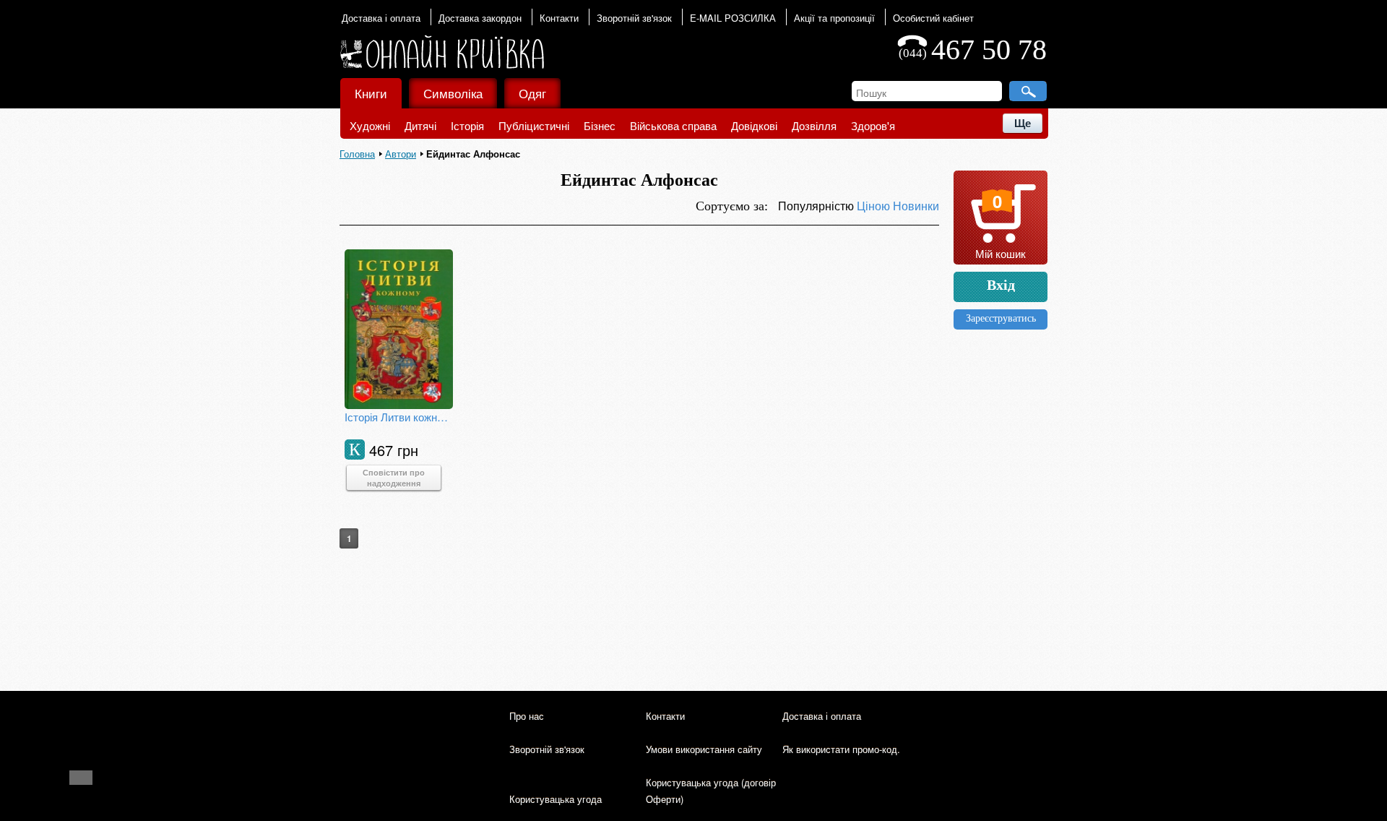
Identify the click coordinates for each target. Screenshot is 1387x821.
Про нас (526, 716)
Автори (400, 153)
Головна (357, 153)
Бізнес (599, 125)
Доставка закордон (480, 18)
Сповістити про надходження (394, 478)
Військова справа (673, 125)
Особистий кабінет (933, 18)
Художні (370, 125)
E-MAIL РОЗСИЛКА (733, 18)
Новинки (916, 205)
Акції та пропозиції (834, 18)
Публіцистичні (533, 125)
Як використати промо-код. (841, 749)
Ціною (875, 205)
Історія (467, 125)
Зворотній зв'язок (634, 18)
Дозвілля (814, 125)
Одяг (532, 93)
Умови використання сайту (704, 749)
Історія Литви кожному (399, 416)
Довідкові (754, 125)
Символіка (453, 93)
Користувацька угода (555, 799)
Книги (371, 93)
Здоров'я (873, 125)
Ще (1022, 123)
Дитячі (420, 125)
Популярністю (817, 205)
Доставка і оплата (381, 18)
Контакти (559, 18)
